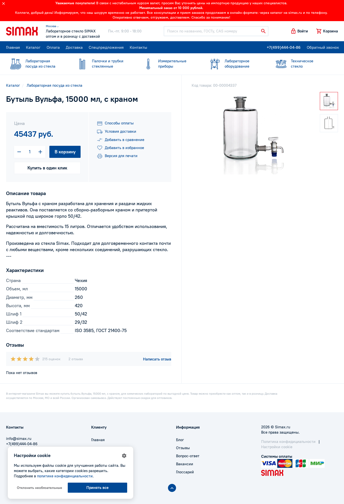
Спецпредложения (106, 47)
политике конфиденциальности (65, 476)
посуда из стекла (40, 64)
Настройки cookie (276, 446)
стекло (302, 64)
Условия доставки (120, 131)
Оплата (53, 47)
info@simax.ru (18, 438)
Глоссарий (185, 472)
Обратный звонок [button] (323, 47)
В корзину (65, 152)
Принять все (97, 487)
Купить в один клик (47, 168)
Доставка (74, 47)
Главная (13, 47)
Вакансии (184, 464)
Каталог (33, 47)
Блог (180, 439)
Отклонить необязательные (39, 487)
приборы (172, 64)
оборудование (237, 64)
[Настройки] (124, 456)
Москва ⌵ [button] (52, 26)
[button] (299, 31)
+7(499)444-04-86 (284, 47)
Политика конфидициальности (288, 441)
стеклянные (107, 64)
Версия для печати (121, 155)
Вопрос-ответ (187, 455)
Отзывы (183, 447)
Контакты (138, 47)
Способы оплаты (119, 123)
